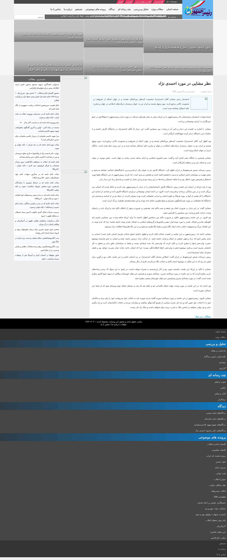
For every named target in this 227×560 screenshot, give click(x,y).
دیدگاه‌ (222, 406)
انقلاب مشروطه (218, 490)
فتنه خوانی (221, 473)
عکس (223, 387)
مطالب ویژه (220, 337)
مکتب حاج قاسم (218, 537)
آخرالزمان (158, 1)
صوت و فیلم (220, 381)
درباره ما (115, 324)
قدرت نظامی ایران (142, 1)
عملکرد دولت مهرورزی (215, 508)
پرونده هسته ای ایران (216, 455)
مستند (128, 1)
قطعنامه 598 (220, 496)
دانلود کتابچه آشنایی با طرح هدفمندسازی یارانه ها (183, 47)
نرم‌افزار (222, 399)
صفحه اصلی (220, 331)
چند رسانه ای (217, 375)
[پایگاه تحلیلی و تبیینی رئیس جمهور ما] (75, 122)
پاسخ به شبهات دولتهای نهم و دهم (211, 514)
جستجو (223, 543)
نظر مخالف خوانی (217, 484)
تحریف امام (220, 467)
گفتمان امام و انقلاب (216, 443)
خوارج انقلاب (220, 479)
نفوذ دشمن (221, 461)
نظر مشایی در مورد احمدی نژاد (184, 83)
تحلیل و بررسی (216, 343)
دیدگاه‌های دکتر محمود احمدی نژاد (210, 430)
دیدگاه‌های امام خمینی (216, 412)
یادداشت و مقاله (218, 350)
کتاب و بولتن (220, 393)
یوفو (120, 1)
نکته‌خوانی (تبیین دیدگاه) (215, 356)
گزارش (222, 368)
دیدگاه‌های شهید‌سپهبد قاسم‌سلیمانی (210, 424)
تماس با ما (105, 324)
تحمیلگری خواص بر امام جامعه (212, 502)
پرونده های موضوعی (212, 437)
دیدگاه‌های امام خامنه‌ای (215, 418)
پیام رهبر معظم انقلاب (216, 520)
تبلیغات (123, 324)
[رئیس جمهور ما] (197, 9)
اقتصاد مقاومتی (219, 449)
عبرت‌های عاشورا (218, 531)
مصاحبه (222, 362)
